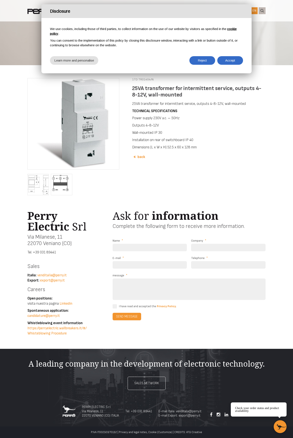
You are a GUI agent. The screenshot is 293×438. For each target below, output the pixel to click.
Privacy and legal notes (133, 432)
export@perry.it (52, 280)
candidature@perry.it (43, 316)
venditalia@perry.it (52, 275)
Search (262, 10)
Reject (202, 60)
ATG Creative (194, 432)
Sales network (146, 383)
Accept (230, 60)
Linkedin (66, 303)
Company (198, 241)
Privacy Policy (166, 306)
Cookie (152, 432)
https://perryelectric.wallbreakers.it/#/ (57, 328)
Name (118, 241)
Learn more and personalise (74, 60)
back (141, 157)
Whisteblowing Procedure (47, 333)
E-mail (118, 258)
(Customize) (164, 432)
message (120, 275)
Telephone (199, 258)
